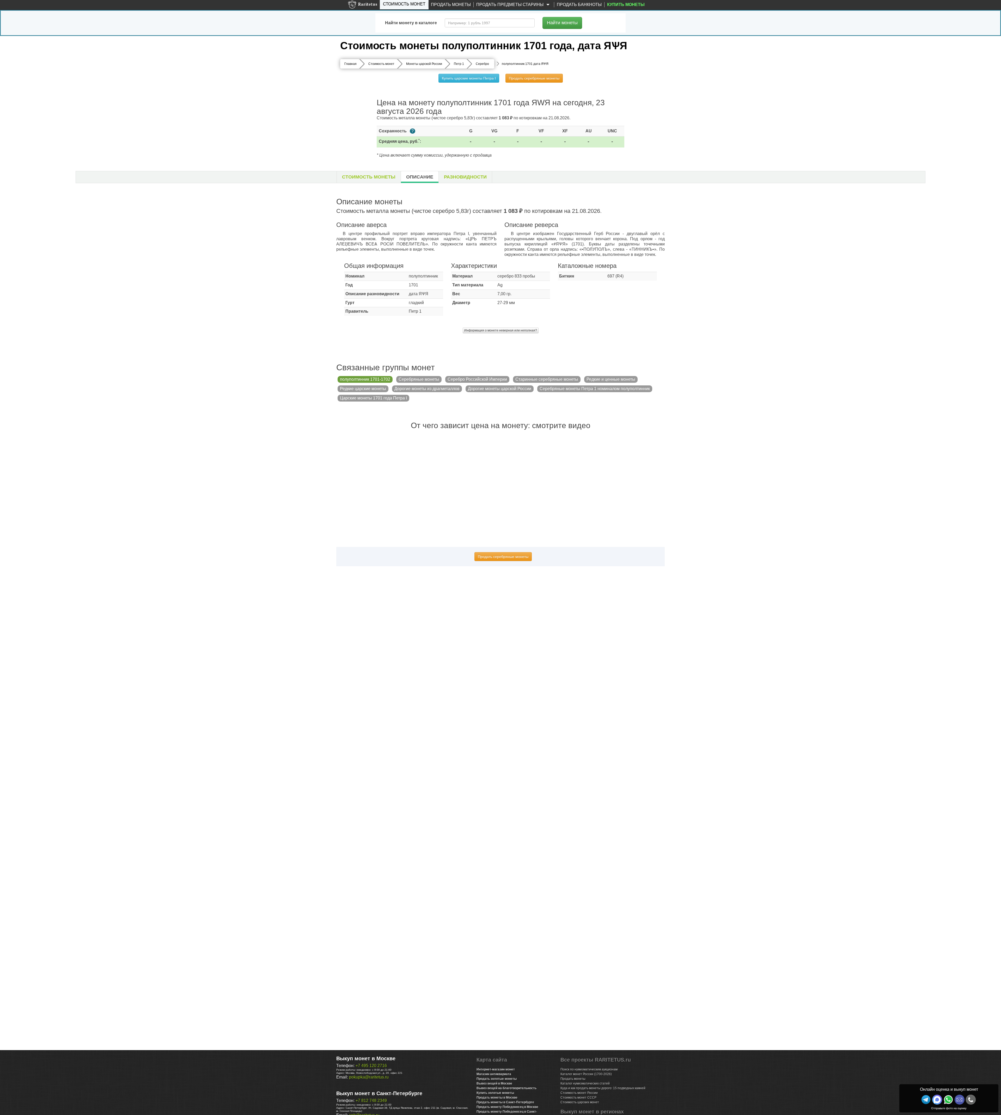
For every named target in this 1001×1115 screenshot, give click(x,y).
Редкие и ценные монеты (611, 379)
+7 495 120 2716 (371, 1065)
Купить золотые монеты (495, 1093)
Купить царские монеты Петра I (469, 78)
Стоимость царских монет (579, 1102)
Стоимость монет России (579, 1093)
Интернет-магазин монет (496, 1069)
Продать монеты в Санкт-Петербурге (505, 1102)
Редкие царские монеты (363, 388)
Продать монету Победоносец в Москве (507, 1107)
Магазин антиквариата (494, 1074)
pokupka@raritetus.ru (369, 1077)
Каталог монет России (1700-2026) (586, 1074)
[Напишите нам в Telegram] (926, 1100)
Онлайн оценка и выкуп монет (949, 1089)
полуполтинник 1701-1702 (365, 379)
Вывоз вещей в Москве (494, 1083)
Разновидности (465, 177)
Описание (419, 177)
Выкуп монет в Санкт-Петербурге (379, 1093)
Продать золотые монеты (497, 1079)
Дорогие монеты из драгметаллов (427, 388)
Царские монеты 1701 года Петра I (373, 398)
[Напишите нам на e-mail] (960, 1100)
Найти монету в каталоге (411, 23)
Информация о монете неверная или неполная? (500, 330)
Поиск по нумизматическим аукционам (589, 1069)
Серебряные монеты (419, 379)
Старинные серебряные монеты (546, 379)
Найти (562, 22)
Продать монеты (451, 4)
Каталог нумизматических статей (585, 1083)
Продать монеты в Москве (497, 1097)
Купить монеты (626, 4)
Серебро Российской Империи (477, 379)
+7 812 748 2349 (371, 1100)
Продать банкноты (579, 4)
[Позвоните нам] (971, 1100)
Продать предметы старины (510, 4)
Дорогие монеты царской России (499, 388)
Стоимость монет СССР (578, 1097)
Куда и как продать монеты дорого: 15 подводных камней (602, 1088)
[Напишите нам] (937, 1100)
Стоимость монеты (368, 177)
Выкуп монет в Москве (365, 1058)
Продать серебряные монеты (534, 78)
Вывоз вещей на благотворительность (506, 1088)
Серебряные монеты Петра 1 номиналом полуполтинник (595, 388)
